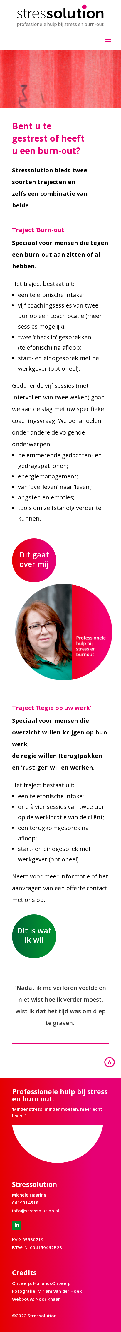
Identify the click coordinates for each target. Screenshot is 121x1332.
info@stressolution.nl (35, 1210)
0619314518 (25, 1203)
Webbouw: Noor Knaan (36, 1299)
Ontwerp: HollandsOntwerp (41, 1283)
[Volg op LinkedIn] (16, 1225)
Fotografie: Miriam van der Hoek (47, 1291)
